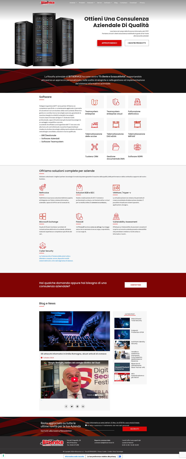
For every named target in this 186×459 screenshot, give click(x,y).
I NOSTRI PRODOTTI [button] (137, 43)
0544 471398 (74, 445)
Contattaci (123, 2)
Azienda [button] (72, 2)
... (73, 376)
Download (133, 2)
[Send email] (83, 406)
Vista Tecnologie (118, 451)
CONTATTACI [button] (136, 285)
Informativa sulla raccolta (74, 456)
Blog (116, 2)
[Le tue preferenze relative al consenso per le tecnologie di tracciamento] (3, 455)
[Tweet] (72, 406)
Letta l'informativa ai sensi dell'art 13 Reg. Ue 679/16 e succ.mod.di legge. (112, 423)
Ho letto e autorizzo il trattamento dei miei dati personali (108, 425)
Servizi (99, 2)
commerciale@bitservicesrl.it (104, 442)
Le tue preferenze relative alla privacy (101, 456)
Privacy (142, 2)
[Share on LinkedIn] (77, 406)
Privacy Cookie (102, 451)
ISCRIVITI (134, 429)
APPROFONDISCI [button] (109, 43)
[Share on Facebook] (66, 406)
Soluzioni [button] (90, 2)
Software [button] (107, 2)
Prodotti (82, 2)
